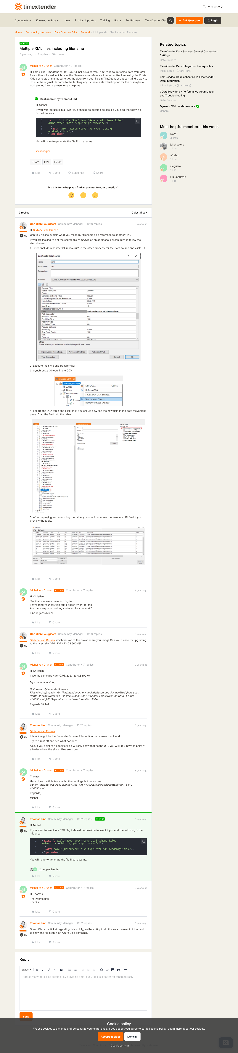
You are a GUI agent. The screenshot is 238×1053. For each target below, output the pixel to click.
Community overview (38, 32)
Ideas (67, 20)
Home (18, 32)
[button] (189, 20)
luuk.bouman (178, 176)
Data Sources (168, 60)
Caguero (175, 166)
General (85, 32)
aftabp (174, 155)
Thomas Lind (38, 725)
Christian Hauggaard (43, 223)
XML (46, 162)
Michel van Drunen (41, 65)
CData (35, 162)
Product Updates (85, 20)
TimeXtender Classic (157, 20)
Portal (117, 20)
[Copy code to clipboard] (137, 121)
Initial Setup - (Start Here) (175, 70)
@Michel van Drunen (45, 230)
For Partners (133, 20)
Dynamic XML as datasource (177, 106)
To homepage (212, 6)
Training (105, 20)
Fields (57, 162)
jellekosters (177, 144)
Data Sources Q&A (65, 32)
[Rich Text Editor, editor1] (83, 991)
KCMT (174, 133)
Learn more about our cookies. (186, 1028)
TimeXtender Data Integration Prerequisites (186, 66)
